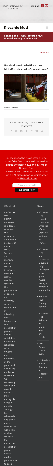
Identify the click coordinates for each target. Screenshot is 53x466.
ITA (32, 6)
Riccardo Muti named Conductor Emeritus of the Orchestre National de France (43, 227)
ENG (37, 6)
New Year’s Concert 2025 (43, 348)
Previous (44, 52)
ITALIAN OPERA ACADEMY (13, 6)
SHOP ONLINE (13, 9)
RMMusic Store (28, 178)
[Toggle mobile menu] (47, 27)
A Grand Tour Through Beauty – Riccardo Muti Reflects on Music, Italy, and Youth (43, 317)
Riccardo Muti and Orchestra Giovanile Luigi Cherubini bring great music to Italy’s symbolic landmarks (43, 269)
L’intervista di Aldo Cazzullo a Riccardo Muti (43, 368)
